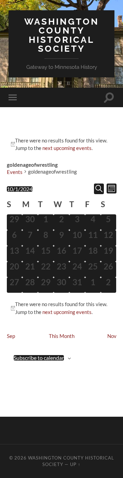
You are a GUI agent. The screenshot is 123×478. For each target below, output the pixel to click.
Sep (11, 336)
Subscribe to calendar (39, 358)
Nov (112, 336)
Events (15, 172)
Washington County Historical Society (61, 35)
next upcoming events (67, 148)
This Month (61, 336)
